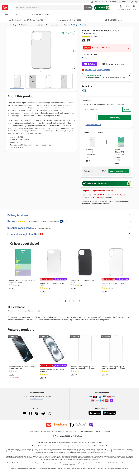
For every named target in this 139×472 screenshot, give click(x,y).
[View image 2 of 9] (33, 81)
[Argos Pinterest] (43, 413)
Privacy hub (45, 431)
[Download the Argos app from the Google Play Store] (109, 414)
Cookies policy (70, 431)
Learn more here (37, 399)
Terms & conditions (102, 431)
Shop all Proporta (80, 25)
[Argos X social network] (36, 413)
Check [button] (126, 109)
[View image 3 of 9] (48, 81)
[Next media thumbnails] (75, 81)
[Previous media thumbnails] (8, 81)
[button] (68, 33)
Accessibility (34, 431)
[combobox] (49, 7)
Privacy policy (57, 431)
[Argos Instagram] (49, 413)
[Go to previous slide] (9, 51)
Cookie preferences (85, 431)
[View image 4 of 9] (64, 81)
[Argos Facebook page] (30, 413)
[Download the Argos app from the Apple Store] (95, 414)
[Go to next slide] (74, 51)
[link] (106, 69)
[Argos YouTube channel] (24, 413)
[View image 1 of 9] (17, 81)
